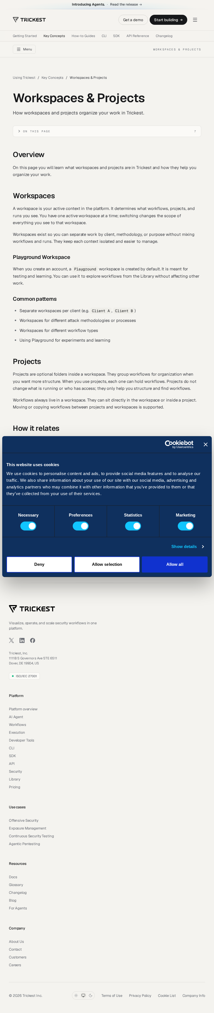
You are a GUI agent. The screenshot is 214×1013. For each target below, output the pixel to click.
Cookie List (167, 995)
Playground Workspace (41, 257)
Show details (184, 546)
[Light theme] (76, 995)
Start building (166, 19)
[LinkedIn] (22, 640)
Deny (39, 564)
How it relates (36, 428)
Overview (29, 154)
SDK (116, 36)
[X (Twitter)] (11, 640)
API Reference (138, 36)
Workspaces (34, 195)
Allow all (174, 564)
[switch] (81, 526)
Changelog (164, 36)
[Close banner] (206, 444)
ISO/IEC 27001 (26, 676)
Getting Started (25, 36)
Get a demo (133, 19)
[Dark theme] (90, 995)
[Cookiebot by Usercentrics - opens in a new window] (169, 444)
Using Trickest (24, 77)
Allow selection (107, 564)
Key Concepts (54, 36)
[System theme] (83, 995)
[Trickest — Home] (32, 609)
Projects (27, 361)
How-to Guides (83, 36)
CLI (104, 36)
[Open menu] (195, 20)
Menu (27, 49)
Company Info (194, 995)
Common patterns (35, 298)
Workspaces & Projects (88, 77)
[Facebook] (32, 640)
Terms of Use (111, 995)
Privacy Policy (140, 995)
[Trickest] (29, 20)
